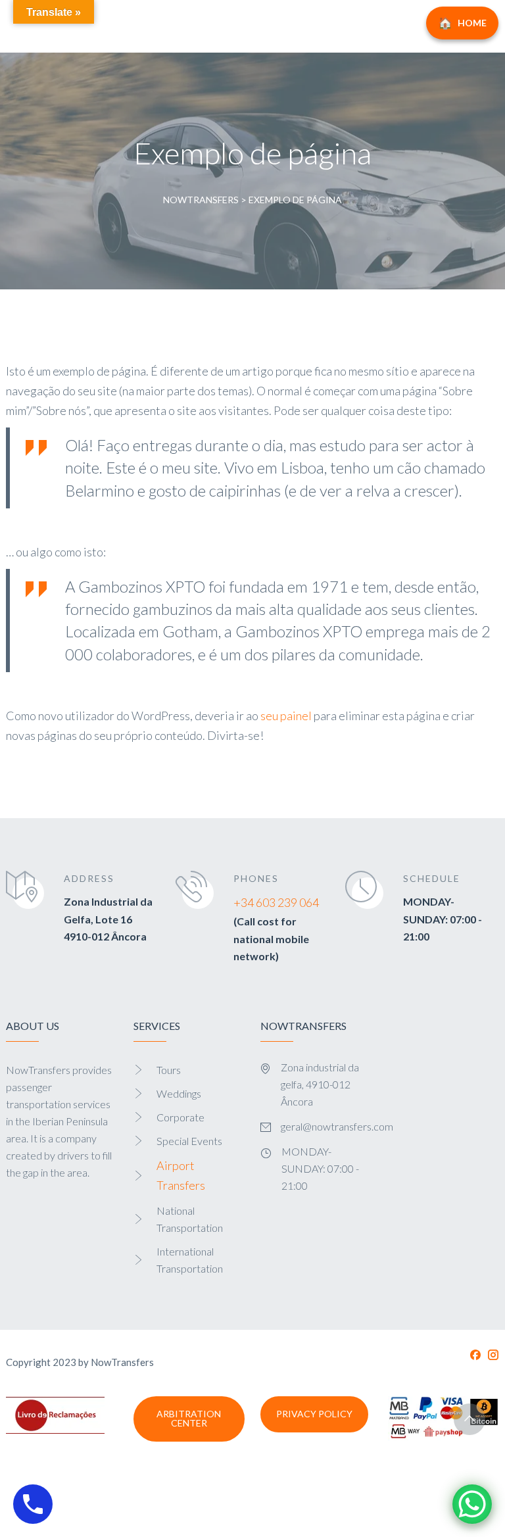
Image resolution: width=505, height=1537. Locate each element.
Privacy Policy (314, 1413)
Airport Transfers (180, 1175)
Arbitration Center (188, 1418)
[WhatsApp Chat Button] (472, 1504)
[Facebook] (475, 1355)
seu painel (286, 715)
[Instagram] (493, 1355)
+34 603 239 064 (276, 902)
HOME (472, 22)
